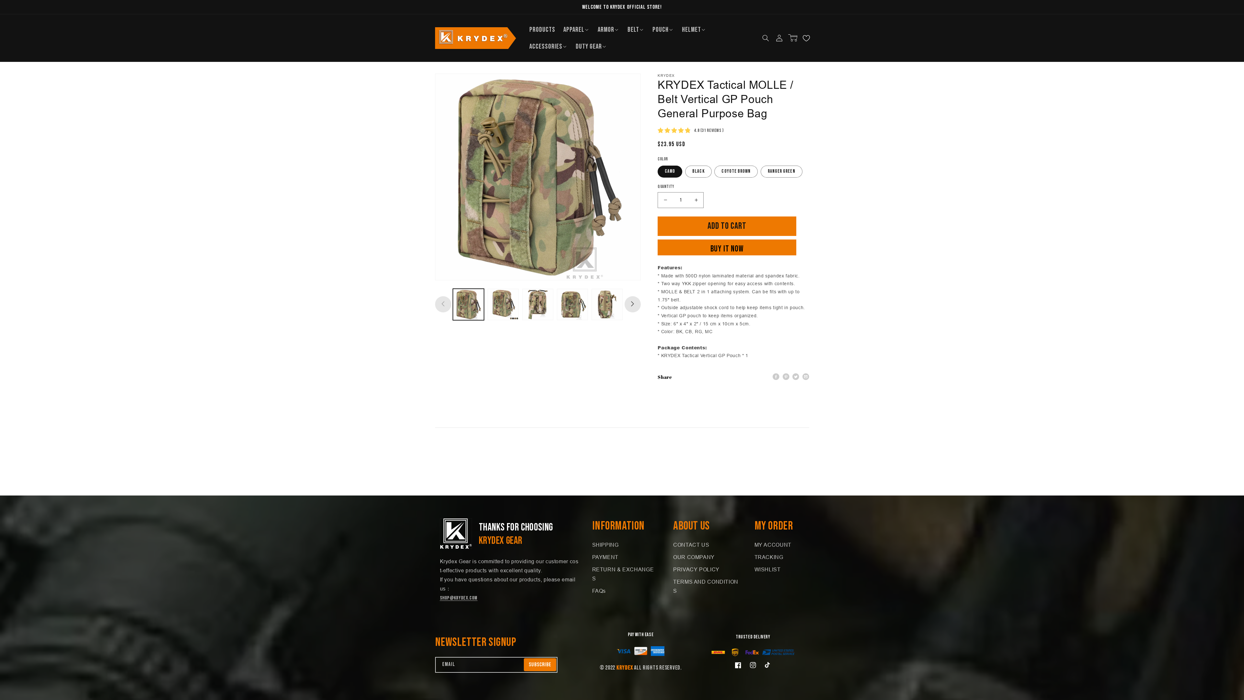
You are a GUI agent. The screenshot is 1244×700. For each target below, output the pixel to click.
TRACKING (768, 557)
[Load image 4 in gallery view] (572, 304)
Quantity (666, 186)
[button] (576, 29)
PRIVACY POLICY (696, 569)
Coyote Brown (736, 171)
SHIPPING (605, 545)
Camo (670, 171)
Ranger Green (781, 171)
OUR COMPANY (694, 557)
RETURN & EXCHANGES (623, 574)
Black (698, 171)
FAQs (599, 591)
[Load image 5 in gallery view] (607, 304)
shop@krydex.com (459, 598)
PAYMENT (605, 557)
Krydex (624, 667)
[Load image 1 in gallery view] (468, 304)
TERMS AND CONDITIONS (705, 586)
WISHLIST (767, 569)
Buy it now (727, 249)
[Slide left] (443, 304)
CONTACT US (691, 545)
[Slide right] (633, 304)
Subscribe (540, 664)
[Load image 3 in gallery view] (538, 304)
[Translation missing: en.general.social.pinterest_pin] (786, 377)
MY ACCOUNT (772, 545)
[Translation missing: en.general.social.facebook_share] (776, 377)
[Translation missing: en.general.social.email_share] (805, 377)
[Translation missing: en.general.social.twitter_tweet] (795, 377)
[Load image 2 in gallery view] (503, 304)
